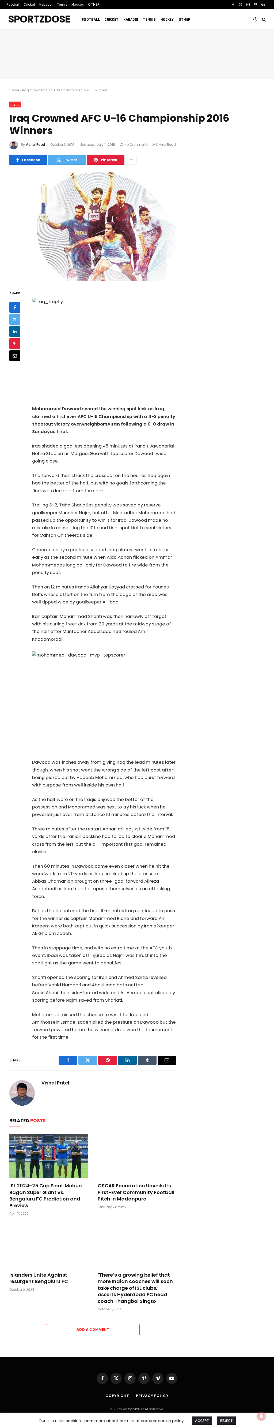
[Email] (14, 355)
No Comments (136, 144)
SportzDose (138, 1409)
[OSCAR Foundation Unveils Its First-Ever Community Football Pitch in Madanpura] (137, 1156)
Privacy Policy (152, 1395)
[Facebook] (14, 307)
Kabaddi (45, 4)
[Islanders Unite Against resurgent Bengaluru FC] (48, 1245)
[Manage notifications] (261, 1416)
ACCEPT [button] (202, 1420)
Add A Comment (93, 1329)
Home (14, 90)
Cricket (29, 4)
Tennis (62, 4)
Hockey (77, 4)
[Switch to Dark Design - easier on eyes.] (255, 19)
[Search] (263, 19)
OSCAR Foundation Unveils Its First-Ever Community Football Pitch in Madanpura (136, 1192)
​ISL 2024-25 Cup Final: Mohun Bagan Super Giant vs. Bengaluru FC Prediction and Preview (45, 1196)
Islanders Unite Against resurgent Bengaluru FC (38, 1278)
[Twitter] (14, 319)
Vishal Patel (35, 144)
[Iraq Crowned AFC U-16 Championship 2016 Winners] (92, 226)
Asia (15, 104)
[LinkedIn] (14, 331)
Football (13, 4)
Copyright (117, 1395)
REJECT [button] (226, 1420)
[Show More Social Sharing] (131, 160)
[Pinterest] (14, 343)
